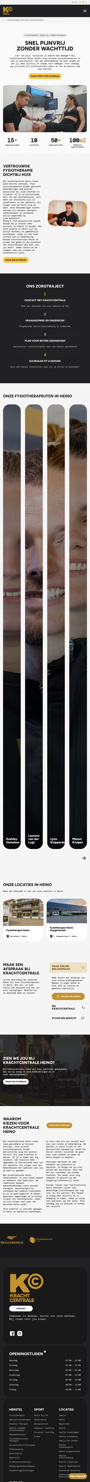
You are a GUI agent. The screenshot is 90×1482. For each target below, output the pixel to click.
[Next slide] (84, 858)
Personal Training (44, 1432)
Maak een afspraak (15, 260)
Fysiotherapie (16, 1415)
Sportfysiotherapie (19, 1420)
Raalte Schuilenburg (66, 1456)
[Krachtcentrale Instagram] (20, 1336)
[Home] (26, 1288)
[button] (68, 968)
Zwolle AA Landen (68, 1441)
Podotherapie (16, 1449)
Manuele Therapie (18, 1424)
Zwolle (62, 1415)
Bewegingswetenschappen (20, 1466)
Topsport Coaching (44, 1428)
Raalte (62, 1428)
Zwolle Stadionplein (66, 1446)
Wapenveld (64, 1424)
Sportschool (40, 1420)
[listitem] (12, 626)
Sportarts (14, 1458)
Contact (21, 1308)
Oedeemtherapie (17, 1434)
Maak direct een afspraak (45, 76)
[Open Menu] (85, 11)
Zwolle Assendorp (68, 1436)
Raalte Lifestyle (68, 1462)
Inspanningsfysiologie (20, 1470)
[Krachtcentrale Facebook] (12, 1336)
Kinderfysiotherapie (20, 1462)
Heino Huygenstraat (69, 1451)
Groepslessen (41, 1424)
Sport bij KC (41, 1415)
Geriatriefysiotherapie (20, 1445)
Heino (62, 1420)
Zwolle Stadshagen (69, 1432)
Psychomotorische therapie (18, 1440)
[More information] (45, 1351)
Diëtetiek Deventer (69, 1470)
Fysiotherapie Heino (18, 930)
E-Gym (37, 1436)
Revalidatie (15, 1453)
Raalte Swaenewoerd (69, 1466)
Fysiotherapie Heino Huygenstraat (61, 929)
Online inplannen (70, 996)
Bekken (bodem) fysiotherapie (17, 1429)
